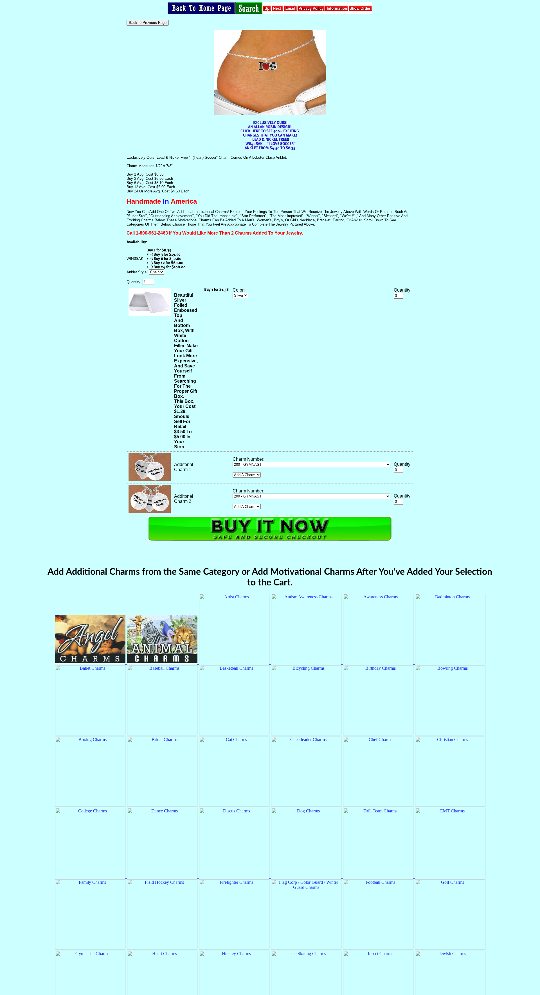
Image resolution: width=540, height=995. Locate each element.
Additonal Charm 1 (183, 467)
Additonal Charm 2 (183, 499)
